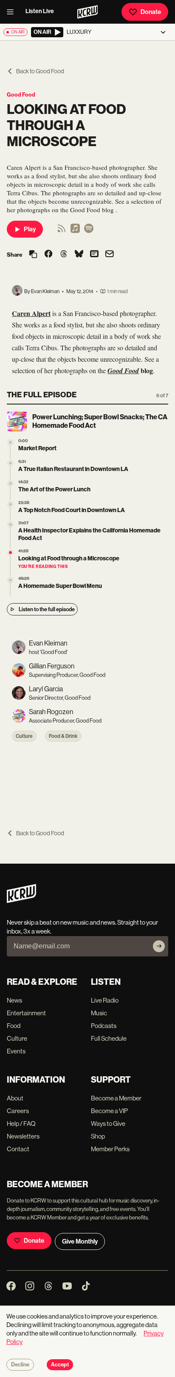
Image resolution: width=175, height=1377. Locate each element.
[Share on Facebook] (48, 254)
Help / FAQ (21, 1123)
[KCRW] (21, 900)
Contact (18, 1149)
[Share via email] (109, 254)
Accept (60, 1364)
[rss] (61, 231)
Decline (20, 1364)
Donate (151, 12)
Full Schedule (109, 1038)
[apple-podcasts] (75, 231)
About (15, 1098)
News (14, 1000)
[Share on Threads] (63, 254)
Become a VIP (109, 1110)
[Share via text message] (94, 254)
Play (30, 229)
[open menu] (12, 12)
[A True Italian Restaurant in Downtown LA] (10, 463)
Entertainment (26, 1013)
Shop (98, 1136)
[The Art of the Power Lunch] (10, 483)
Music (99, 1013)
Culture (24, 736)
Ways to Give (108, 1123)
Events (16, 1051)
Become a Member (116, 1098)
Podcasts (103, 1025)
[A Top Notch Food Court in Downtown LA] (10, 504)
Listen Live (39, 11)
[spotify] (89, 231)
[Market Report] (10, 442)
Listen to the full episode (47, 609)
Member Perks (110, 1149)
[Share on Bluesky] (79, 254)
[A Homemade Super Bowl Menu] (10, 580)
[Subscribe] (159, 946)
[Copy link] (33, 255)
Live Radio (105, 1000)
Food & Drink (63, 736)
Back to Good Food (40, 71)
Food (13, 1025)
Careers (18, 1110)
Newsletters (23, 1136)
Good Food (21, 94)
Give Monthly (80, 1241)
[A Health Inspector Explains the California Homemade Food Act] (10, 524)
